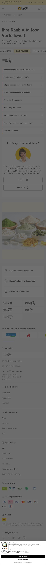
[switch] (5, 551)
